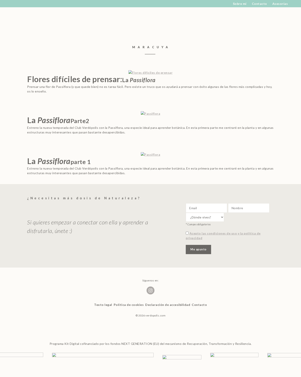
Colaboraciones (138, 13)
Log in (264, 13)
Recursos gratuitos (68, 13)
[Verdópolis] (36, 13)
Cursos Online (190, 13)
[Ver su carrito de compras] (268, 26)
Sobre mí (240, 4)
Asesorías (280, 4)
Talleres (217, 13)
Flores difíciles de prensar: (91, 79)
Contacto (259, 4)
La (58, 120)
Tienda (164, 13)
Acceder (239, 13)
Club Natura (102, 13)
